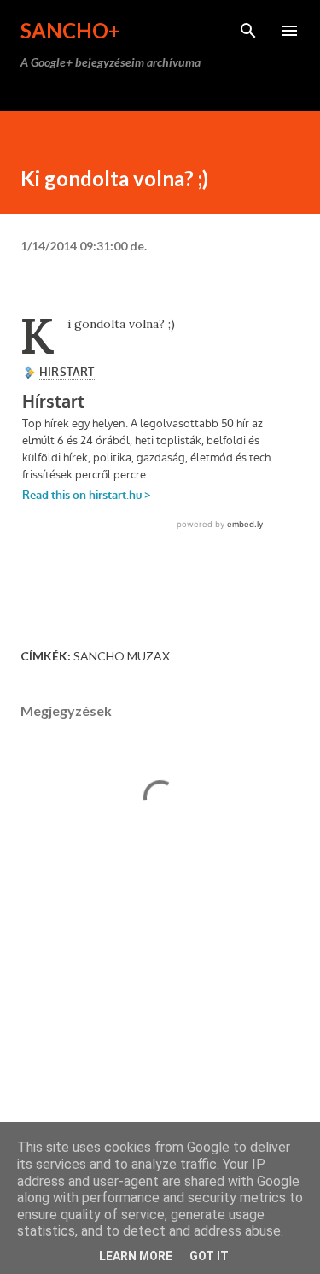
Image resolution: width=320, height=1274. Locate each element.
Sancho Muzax (121, 656)
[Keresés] (248, 31)
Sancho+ (70, 30)
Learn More (135, 1256)
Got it (209, 1256)
